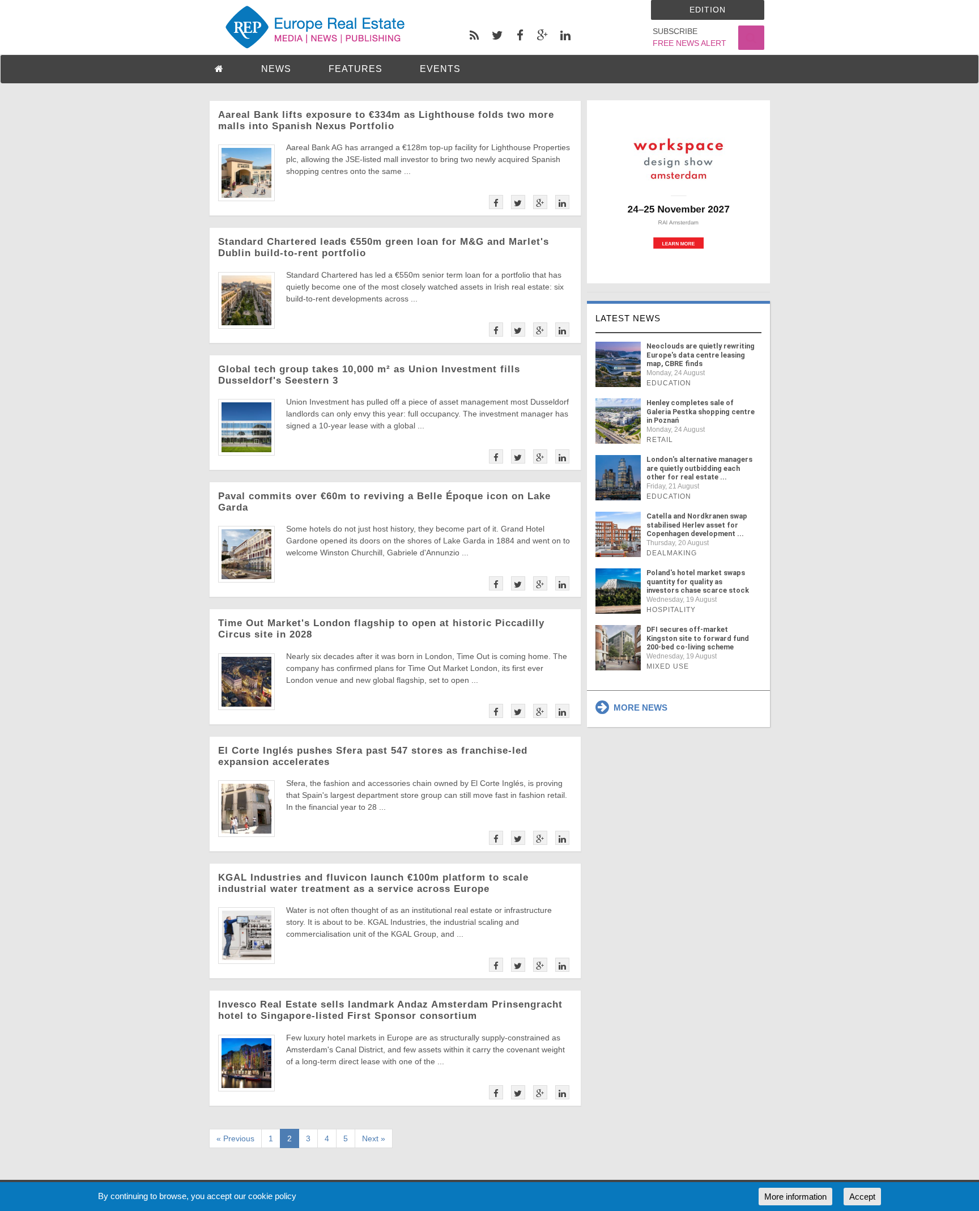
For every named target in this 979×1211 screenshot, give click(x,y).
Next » (373, 1138)
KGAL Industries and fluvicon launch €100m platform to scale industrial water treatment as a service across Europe (373, 883)
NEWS (276, 69)
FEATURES (355, 69)
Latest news (628, 318)
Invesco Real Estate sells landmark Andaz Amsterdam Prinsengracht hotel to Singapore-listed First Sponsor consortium (390, 1010)
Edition (707, 9)
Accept (862, 1196)
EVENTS (440, 69)
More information (795, 1196)
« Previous (235, 1138)
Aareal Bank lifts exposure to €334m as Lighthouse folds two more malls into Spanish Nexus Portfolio (386, 120)
